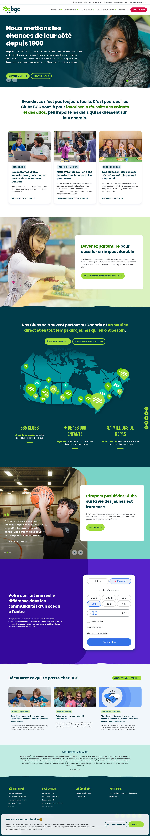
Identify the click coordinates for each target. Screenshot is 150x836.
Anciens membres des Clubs (52, 803)
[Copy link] (146, 423)
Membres (109, 2)
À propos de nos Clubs (56, 341)
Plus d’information (116, 824)
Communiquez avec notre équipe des (123, 793)
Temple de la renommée (17, 800)
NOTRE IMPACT (70, 9)
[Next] (14, 79)
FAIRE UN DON (137, 10)
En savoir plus (40, 76)
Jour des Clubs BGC (15, 793)
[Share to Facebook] (146, 409)
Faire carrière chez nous (50, 796)
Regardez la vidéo (17, 76)
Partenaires (113, 796)
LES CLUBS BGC (86, 9)
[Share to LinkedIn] (146, 418)
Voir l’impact (94, 527)
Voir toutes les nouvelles (125, 678)
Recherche (78, 2)
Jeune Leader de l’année (17, 796)
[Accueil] (11, 9)
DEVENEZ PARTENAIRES (105, 9)
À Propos (122, 9)
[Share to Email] (146, 427)
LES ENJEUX (55, 9)
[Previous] (8, 79)
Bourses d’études (14, 803)
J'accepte (136, 824)
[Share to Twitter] (146, 413)
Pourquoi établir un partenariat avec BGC (102, 276)
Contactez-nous (121, 2)
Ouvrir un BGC (81, 796)
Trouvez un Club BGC (138, 2)
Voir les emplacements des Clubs (89, 341)
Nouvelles (98, 2)
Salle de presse (47, 807)
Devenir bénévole (48, 800)
